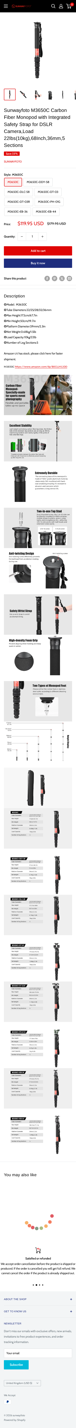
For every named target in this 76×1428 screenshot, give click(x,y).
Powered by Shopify (15, 1419)
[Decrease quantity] (22, 236)
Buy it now (38, 263)
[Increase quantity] (42, 236)
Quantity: (9, 236)
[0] (68, 6)
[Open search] (53, 6)
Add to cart (38, 251)
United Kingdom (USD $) (19, 1383)
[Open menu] (6, 6)
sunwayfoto (13, 161)
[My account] (61, 6)
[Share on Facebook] (47, 278)
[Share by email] (69, 278)
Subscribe (16, 1365)
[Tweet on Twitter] (62, 278)
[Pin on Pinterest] (54, 278)
